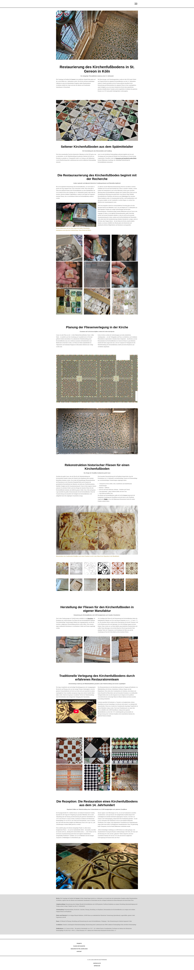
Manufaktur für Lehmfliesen (79, 948)
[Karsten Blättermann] (58, 5)
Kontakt (79, 951)
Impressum (97, 965)
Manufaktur (90, 618)
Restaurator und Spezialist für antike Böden (126, 158)
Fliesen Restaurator (79, 946)
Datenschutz (97, 963)
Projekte (79, 943)
